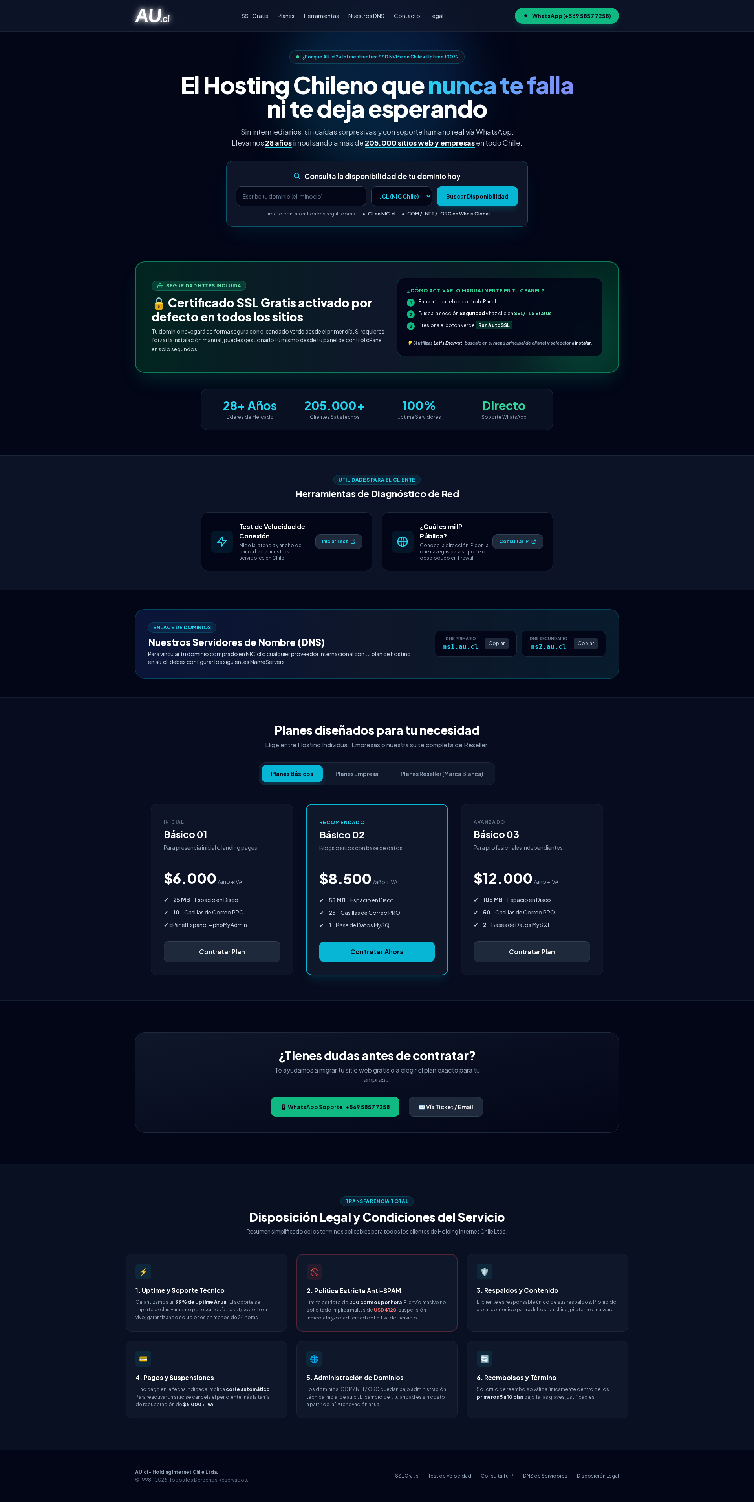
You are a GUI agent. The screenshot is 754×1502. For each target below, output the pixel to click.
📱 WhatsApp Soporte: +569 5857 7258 (335, 1106)
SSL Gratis (255, 15)
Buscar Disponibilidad (477, 196)
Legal (436, 15)
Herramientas (321, 15)
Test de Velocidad (449, 1476)
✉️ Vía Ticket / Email (446, 1106)
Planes (286, 15)
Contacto (407, 15)
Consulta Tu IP (497, 1476)
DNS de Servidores (545, 1476)
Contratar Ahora (377, 951)
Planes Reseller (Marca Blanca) (442, 773)
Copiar (497, 643)
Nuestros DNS (366, 15)
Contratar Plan (222, 951)
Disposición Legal (598, 1476)
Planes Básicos (292, 773)
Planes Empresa (357, 773)
